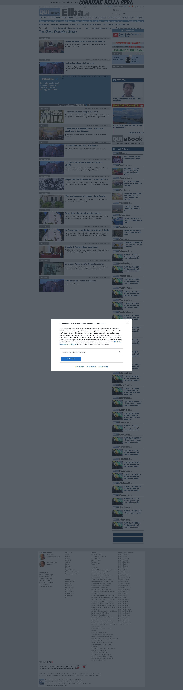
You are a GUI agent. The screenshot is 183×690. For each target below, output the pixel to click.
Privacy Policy (103, 366)
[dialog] (91, 345)
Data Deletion (79, 366)
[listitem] (91, 352)
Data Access (91, 366)
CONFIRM (71, 359)
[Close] (128, 324)
